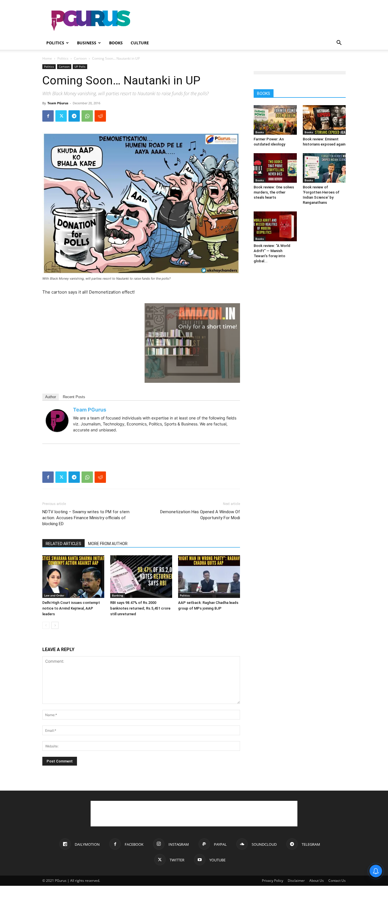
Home (47, 58)
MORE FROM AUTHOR (108, 543)
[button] (339, 43)
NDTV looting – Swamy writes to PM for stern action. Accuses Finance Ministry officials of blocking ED (86, 517)
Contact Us (337, 880)
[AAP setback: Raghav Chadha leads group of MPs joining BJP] (209, 576)
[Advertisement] (242, 21)
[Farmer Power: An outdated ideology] (275, 120)
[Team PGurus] (57, 420)
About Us (316, 880)
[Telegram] (74, 116)
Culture (140, 42)
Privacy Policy (272, 880)
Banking (117, 595)
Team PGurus (57, 103)
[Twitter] (61, 116)
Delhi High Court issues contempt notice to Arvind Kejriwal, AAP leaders (71, 608)
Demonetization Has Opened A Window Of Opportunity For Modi (200, 514)
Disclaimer (296, 880)
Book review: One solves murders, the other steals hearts (274, 192)
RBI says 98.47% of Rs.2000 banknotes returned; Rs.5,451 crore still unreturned (140, 608)
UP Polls (79, 66)
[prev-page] (45, 625)
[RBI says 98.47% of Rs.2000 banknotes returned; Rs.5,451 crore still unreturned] (141, 576)
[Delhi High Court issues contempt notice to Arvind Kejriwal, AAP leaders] (73, 576)
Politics (55, 42)
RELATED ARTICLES (63, 543)
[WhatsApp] (87, 116)
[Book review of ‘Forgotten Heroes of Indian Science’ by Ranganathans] (324, 168)
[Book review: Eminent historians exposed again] (324, 120)
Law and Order (54, 595)
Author (50, 397)
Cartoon (80, 58)
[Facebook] (48, 116)
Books (116, 42)
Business (86, 42)
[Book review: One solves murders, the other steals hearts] (275, 168)
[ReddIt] (100, 116)
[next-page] (55, 625)
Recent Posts (74, 397)
